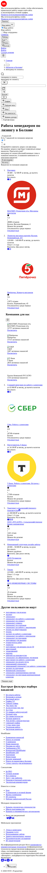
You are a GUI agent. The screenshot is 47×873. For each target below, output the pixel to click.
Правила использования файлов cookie (17, 19)
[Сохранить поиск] (3, 89)
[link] (5, 42)
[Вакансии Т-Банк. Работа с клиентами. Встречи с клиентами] (26, 467)
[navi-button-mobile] (3, 56)
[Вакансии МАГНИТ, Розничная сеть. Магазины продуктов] (26, 195)
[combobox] (12, 77)
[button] (3, 48)
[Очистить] (4, 83)
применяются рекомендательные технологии (21, 846)
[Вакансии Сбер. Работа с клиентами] (26, 408)
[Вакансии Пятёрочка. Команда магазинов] (26, 270)
